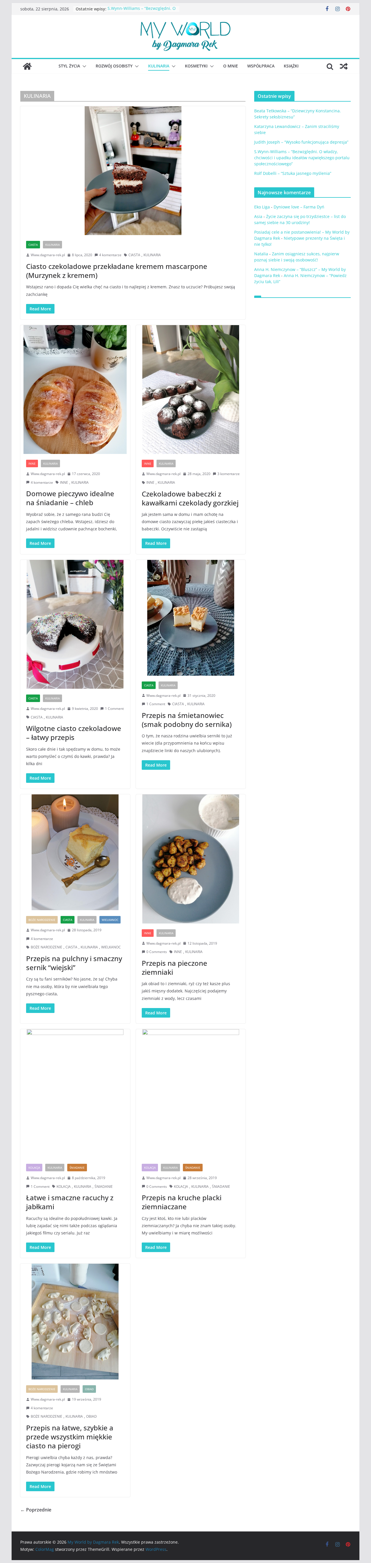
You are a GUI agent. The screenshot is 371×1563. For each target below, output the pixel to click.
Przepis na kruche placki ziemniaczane (181, 1202)
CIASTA (33, 245)
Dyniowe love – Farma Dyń (299, 207)
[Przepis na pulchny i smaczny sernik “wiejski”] (75, 852)
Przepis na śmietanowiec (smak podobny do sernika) (187, 719)
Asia (258, 216)
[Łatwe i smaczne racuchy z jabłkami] (75, 1093)
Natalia (261, 253)
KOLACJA (34, 1168)
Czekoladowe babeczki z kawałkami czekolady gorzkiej (190, 498)
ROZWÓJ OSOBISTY (114, 66)
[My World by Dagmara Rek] (27, 66)
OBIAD (89, 1389)
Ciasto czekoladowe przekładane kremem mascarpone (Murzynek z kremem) (116, 270)
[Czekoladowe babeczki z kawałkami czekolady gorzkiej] (191, 389)
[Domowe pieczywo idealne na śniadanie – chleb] (75, 389)
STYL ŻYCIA (69, 66)
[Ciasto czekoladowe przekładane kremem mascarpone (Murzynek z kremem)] (132, 170)
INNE (32, 463)
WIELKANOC (110, 920)
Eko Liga (262, 207)
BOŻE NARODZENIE (41, 920)
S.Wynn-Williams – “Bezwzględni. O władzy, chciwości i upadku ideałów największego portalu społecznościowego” (302, 157)
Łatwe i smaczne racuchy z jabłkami (69, 1202)
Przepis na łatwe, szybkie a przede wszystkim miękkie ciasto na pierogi (69, 1436)
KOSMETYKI (196, 66)
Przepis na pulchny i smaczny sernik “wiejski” (74, 963)
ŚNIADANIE (77, 1168)
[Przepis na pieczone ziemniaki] (191, 858)
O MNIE (230, 66)
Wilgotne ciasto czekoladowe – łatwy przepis (73, 732)
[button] (83, 66)
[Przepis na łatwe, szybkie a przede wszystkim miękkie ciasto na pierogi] (75, 1321)
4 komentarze (110, 254)
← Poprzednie (35, 1510)
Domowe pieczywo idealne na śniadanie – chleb (70, 498)
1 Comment (114, 708)
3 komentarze (228, 473)
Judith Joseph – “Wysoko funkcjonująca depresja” (301, 142)
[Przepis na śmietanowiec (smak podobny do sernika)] (191, 618)
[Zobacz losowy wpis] (344, 66)
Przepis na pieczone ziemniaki (174, 967)
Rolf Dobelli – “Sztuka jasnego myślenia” (292, 173)
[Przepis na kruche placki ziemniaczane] (191, 1093)
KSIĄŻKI (291, 66)
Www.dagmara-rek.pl (48, 254)
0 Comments (156, 951)
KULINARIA (158, 66)
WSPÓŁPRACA (260, 66)
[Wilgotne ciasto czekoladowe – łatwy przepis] (75, 624)
